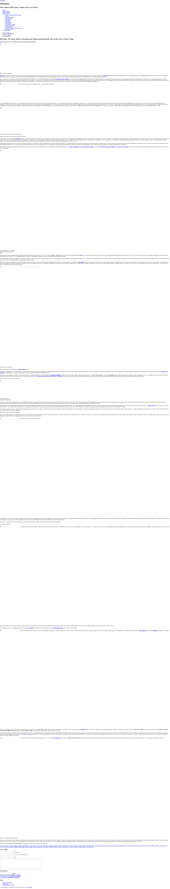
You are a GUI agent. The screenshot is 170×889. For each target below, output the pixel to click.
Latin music (156, 845)
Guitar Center (151, 405)
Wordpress (30, 887)
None (9, 36)
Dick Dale (2, 75)
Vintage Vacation (8, 26)
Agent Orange (65, 79)
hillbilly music (115, 845)
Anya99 (7, 32)
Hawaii (110, 845)
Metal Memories (8, 18)
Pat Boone (82, 729)
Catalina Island (21, 369)
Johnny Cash (138, 845)
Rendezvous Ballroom (56, 375)
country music (39, 845)
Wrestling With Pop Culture (8, 885)
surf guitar (51, 847)
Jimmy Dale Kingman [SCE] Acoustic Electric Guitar (81, 146)
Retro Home (7, 20)
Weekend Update (9, 29)
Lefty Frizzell (162, 845)
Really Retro (8, 19)
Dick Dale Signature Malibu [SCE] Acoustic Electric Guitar (114, 146)
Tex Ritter (80, 847)
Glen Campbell (56, 737)
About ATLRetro (6, 11)
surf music (55, 847)
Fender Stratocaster (63, 845)
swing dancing (65, 847)
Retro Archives (6, 13)
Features (7, 16)
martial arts (12, 847)
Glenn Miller (81, 262)
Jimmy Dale (126, 845)
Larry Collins (150, 845)
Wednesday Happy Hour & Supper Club (13, 28)
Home (4, 10)
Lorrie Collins (6, 847)
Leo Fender (106, 75)
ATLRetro (5, 887)
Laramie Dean (58, 79)
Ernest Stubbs (51, 845)
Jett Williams (121, 845)
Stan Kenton (45, 847)
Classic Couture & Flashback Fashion (13, 14)
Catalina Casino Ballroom (23, 845)
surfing (59, 847)
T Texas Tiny (71, 847)
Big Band (11, 845)
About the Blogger (6, 12)
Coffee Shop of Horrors (8, 882)
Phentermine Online (27, 734)
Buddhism (16, 845)
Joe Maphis (132, 845)
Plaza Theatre (5, 883)
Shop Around (8, 23)
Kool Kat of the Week (10, 17)
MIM (16, 847)
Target (80, 255)
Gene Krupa (17, 138)
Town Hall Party (89, 847)
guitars (92, 845)
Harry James (105, 845)
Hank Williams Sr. (98, 845)
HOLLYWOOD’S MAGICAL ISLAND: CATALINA (50, 376)
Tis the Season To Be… (10, 25)
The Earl (2, 41)
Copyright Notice (6, 30)
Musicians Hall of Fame (57, 627)
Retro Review (8, 22)
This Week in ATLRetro (10, 24)
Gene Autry (69, 845)
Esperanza (56, 845)
